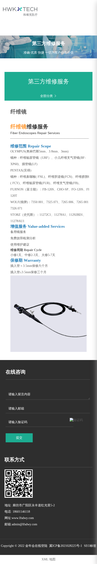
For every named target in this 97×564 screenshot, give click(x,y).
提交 (19, 437)
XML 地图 (48, 559)
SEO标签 (90, 545)
